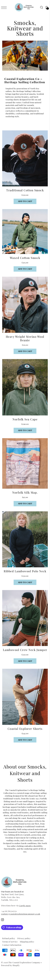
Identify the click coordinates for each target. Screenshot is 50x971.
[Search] (41, 7)
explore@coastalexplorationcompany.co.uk (20, 914)
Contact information (11, 945)
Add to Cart (25, 201)
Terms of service (10, 941)
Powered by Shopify (10, 965)
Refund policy (8, 938)
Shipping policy (27, 941)
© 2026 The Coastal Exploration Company (20, 962)
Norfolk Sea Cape (25, 419)
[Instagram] (2, 919)
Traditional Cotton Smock (25, 190)
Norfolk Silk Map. (25, 492)
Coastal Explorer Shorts (25, 728)
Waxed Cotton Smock (25, 258)
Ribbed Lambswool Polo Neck (25, 571)
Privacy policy (23, 938)
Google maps (25, 905)
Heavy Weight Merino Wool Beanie (25, 338)
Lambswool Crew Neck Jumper (25, 650)
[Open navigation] (4, 7)
